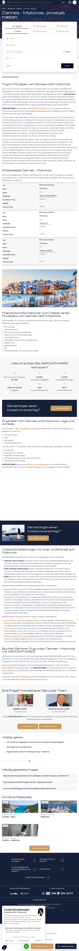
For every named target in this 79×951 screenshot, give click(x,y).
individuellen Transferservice (39, 108)
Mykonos (6, 140)
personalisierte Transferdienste (34, 464)
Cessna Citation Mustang (48, 195)
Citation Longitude (46, 250)
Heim (4, 8)
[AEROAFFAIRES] (3, 2)
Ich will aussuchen (24, 940)
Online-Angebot (22, 677)
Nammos (8, 589)
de (63, 2)
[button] (4, 947)
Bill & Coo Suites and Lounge (16, 636)
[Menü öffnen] (75, 2)
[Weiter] (73, 303)
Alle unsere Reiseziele (39, 848)
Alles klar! (38, 940)
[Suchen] (69, 2)
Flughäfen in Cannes (28, 429)
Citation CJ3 (44, 223)
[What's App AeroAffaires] (26, 946)
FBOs (51, 321)
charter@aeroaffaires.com (36, 679)
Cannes (5, 117)
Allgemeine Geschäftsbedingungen (47, 933)
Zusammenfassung (10, 77)
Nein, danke (9, 940)
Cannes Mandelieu (47, 184)
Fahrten (19, 8)
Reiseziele (11, 8)
